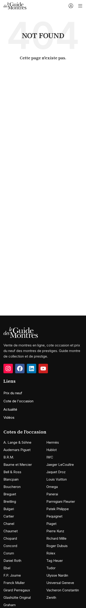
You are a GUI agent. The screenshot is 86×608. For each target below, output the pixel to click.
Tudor (50, 568)
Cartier (8, 516)
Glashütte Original (17, 597)
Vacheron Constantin (62, 590)
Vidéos (8, 417)
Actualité (10, 409)
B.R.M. (8, 457)
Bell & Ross (12, 472)
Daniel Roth (12, 560)
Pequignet (54, 516)
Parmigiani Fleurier (60, 501)
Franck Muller (14, 583)
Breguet (9, 494)
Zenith (51, 597)
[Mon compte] (71, 5)
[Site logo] (14, 5)
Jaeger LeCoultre (60, 464)
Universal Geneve (60, 583)
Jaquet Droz (56, 472)
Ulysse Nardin (57, 575)
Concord (10, 546)
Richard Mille (56, 538)
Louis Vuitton (56, 479)
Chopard (10, 538)
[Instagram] (8, 368)
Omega (52, 487)
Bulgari (8, 509)
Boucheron (12, 487)
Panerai (52, 494)
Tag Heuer (54, 560)
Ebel (6, 568)
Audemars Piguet (17, 450)
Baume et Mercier (17, 464)
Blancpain (11, 479)
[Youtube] (43, 368)
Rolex (50, 553)
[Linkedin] (31, 368)
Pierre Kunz (55, 531)
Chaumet (10, 531)
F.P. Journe (12, 575)
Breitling (9, 501)
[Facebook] (20, 368)
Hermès (52, 442)
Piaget (51, 523)
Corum (8, 553)
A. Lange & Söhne (17, 442)
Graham (9, 605)
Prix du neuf (12, 393)
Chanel (8, 523)
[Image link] (20, 332)
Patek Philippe (57, 509)
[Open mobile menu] (80, 5)
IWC (49, 457)
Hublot (51, 450)
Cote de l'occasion (18, 401)
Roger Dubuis (57, 546)
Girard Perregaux (16, 590)
